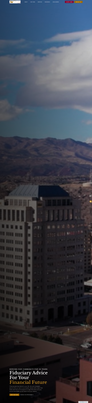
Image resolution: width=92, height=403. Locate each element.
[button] (26, 2)
